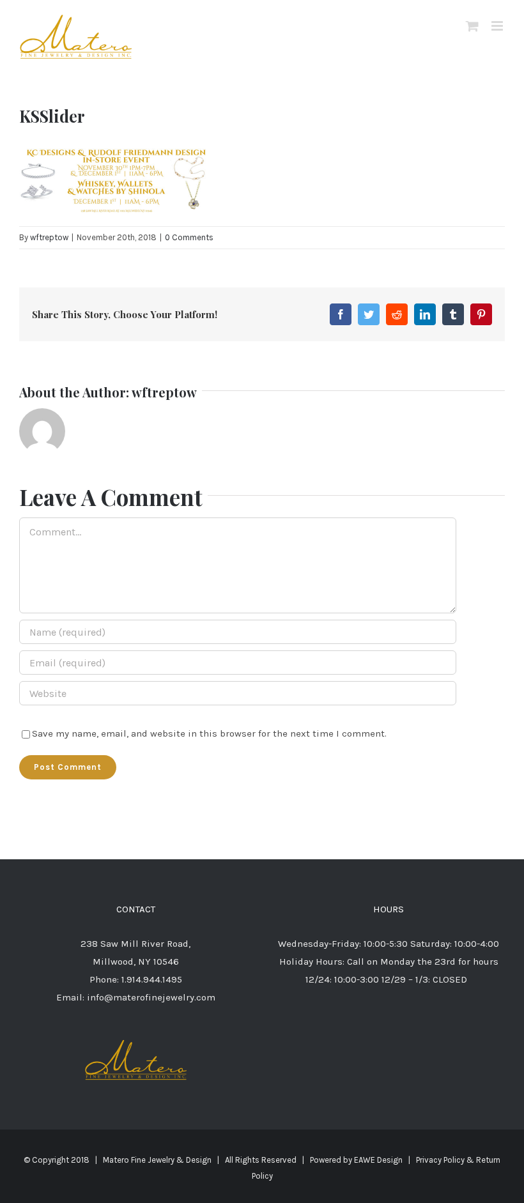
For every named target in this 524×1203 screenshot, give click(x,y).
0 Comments (189, 237)
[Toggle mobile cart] (472, 26)
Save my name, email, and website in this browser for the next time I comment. (209, 733)
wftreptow (49, 237)
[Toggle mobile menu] (498, 26)
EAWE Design (378, 1160)
